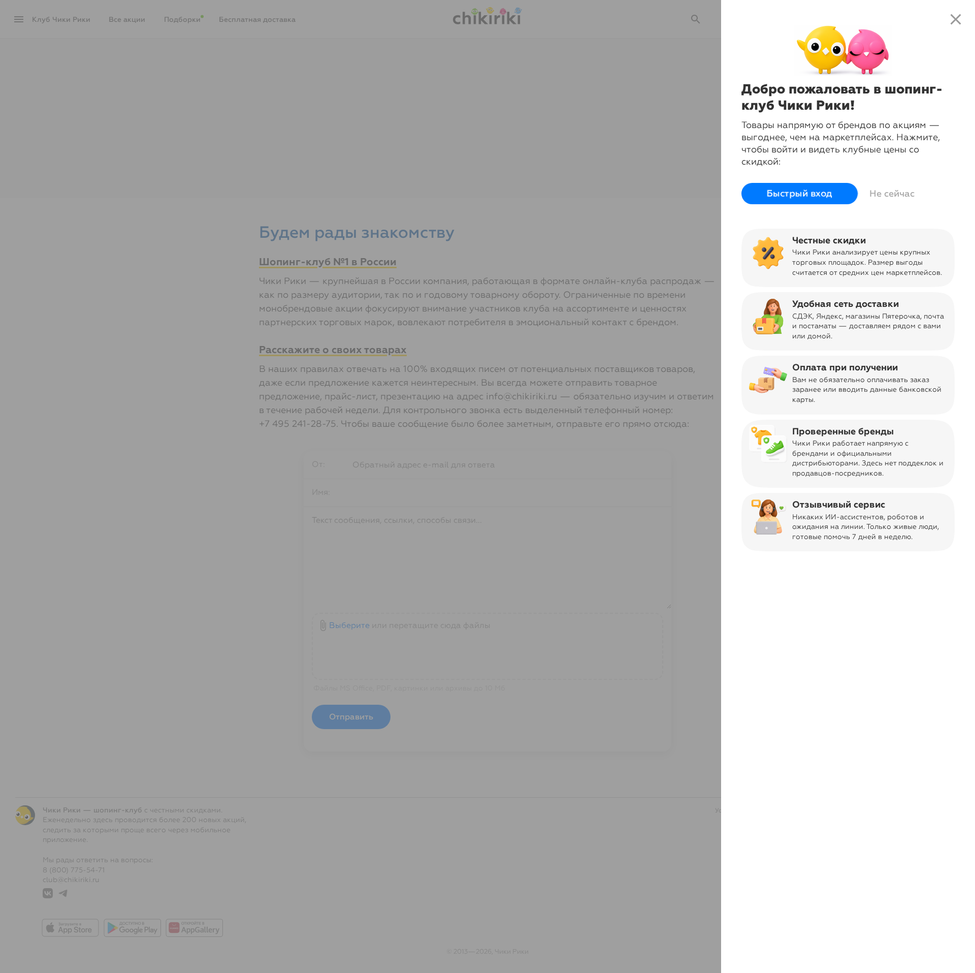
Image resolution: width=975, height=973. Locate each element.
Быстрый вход (799, 193)
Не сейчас (892, 193)
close (956, 19)
